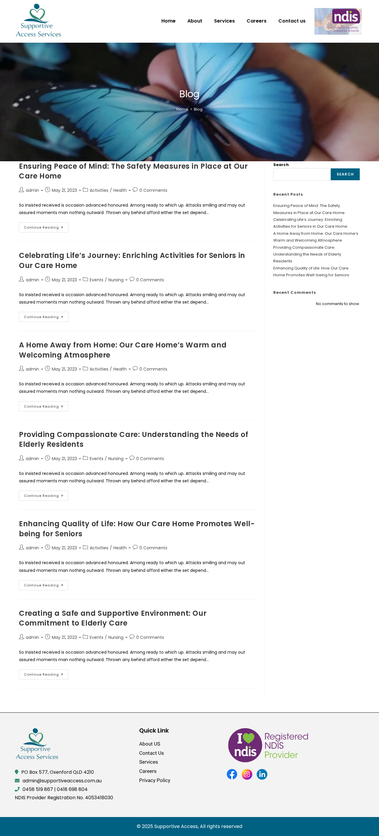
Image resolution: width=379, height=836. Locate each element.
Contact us (292, 20)
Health (120, 190)
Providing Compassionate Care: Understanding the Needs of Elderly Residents (307, 254)
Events (96, 280)
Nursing (115, 280)
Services (224, 20)
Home (168, 20)
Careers (256, 20)
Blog (198, 109)
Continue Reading (46, 226)
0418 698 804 (72, 789)
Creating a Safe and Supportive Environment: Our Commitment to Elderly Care (112, 618)
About (194, 20)
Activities (99, 190)
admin (32, 190)
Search (281, 164)
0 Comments (153, 190)
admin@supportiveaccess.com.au (62, 780)
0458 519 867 (38, 789)
